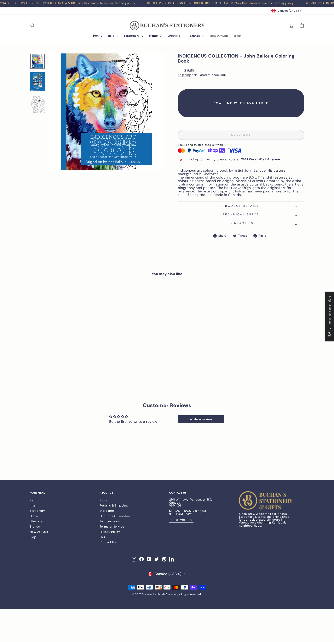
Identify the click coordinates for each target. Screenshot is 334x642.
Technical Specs (241, 214)
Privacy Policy (110, 532)
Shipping (184, 75)
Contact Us (108, 542)
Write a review (201, 419)
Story (103, 500)
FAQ (102, 537)
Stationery (132, 36)
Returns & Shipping (114, 505)
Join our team (110, 521)
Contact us (240, 223)
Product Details (241, 206)
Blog (237, 36)
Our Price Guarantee (115, 516)
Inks (111, 36)
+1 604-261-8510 (181, 520)
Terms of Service (112, 527)
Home (154, 36)
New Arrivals (219, 36)
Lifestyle (174, 36)
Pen (96, 36)
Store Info (107, 511)
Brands (195, 36)
